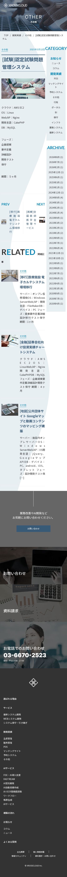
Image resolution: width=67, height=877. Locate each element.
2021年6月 (54, 278)
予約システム (55, 92)
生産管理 (7, 738)
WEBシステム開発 (12, 718)
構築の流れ (8, 812)
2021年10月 (54, 258)
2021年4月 (54, 283)
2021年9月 (54, 263)
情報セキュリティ (19, 856)
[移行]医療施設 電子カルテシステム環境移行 (14, 222)
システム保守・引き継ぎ (15, 722)
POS (56, 78)
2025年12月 (54, 172)
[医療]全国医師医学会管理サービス (31, 219)
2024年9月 (54, 197)
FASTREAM (9, 779)
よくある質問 (10, 841)
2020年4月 (54, 303)
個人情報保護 (38, 851)
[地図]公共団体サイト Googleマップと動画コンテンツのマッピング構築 (32, 421)
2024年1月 (54, 212)
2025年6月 (54, 177)
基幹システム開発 (12, 714)
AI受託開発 (8, 783)
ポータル (56, 107)
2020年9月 (54, 293)
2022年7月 (54, 242)
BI (56, 112)
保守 (56, 117)
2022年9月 (54, 237)
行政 (56, 102)
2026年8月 (54, 157)
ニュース (56, 63)
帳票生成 (7, 799)
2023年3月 (54, 222)
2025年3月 (54, 182)
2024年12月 (54, 192)
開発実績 (56, 74)
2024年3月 (54, 202)
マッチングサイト (12, 751)
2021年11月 (54, 253)
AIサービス (8, 768)
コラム (56, 68)
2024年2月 (54, 207)
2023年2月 (54, 227)
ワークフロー (10, 795)
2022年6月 (54, 248)
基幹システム (55, 132)
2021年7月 (54, 273)
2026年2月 (54, 167)
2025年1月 (54, 187)
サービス (7, 707)
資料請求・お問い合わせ (45, 856)
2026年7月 (54, 162)
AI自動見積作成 (11, 787)
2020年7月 (54, 298)
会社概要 (20, 851)
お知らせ (56, 58)
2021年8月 (54, 268)
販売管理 (7, 742)
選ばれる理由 (10, 698)
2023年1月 (54, 232)
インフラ (56, 122)
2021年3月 (54, 288)
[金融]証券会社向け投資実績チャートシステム (32, 347)
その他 (56, 97)
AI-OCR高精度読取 (12, 791)
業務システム (55, 127)
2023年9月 (54, 217)
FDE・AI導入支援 (12, 775)
